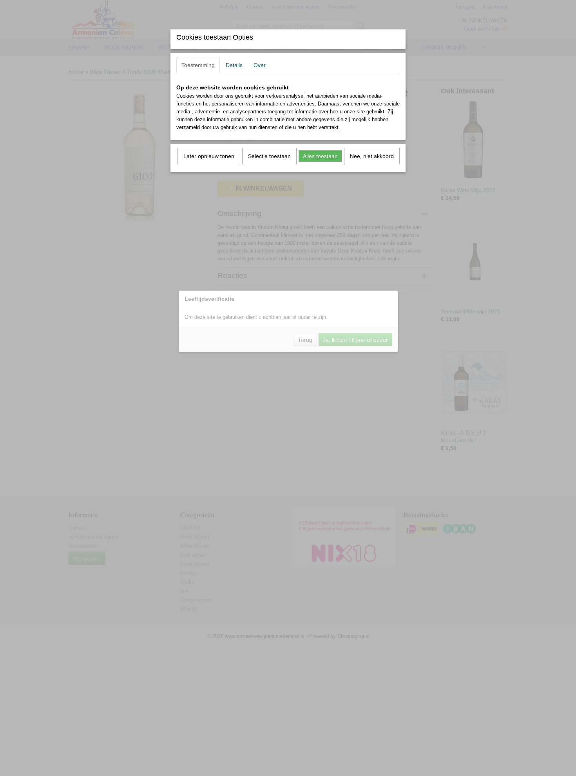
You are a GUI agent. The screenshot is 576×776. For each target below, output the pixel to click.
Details (234, 65)
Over (260, 65)
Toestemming (198, 65)
